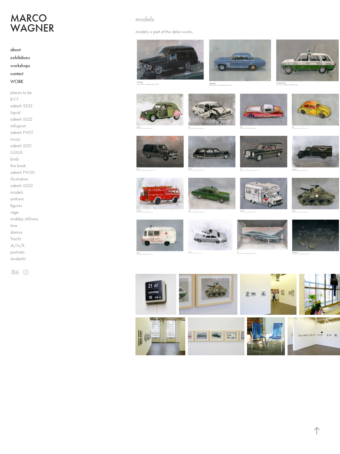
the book (18, 166)
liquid (15, 112)
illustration (19, 179)
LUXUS (16, 152)
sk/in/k (17, 245)
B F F (14, 99)
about (15, 50)
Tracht (15, 239)
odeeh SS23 (21, 106)
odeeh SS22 (21, 119)
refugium (18, 126)
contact (16, 73)
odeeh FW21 (22, 132)
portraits (17, 252)
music (15, 139)
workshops (20, 65)
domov (16, 232)
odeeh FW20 (22, 172)
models (16, 192)
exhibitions (20, 57)
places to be (21, 92)
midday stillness (24, 219)
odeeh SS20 (21, 185)
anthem (17, 199)
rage (14, 212)
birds (14, 159)
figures (16, 205)
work (16, 81)
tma (13, 225)
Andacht (18, 259)
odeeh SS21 (21, 146)
